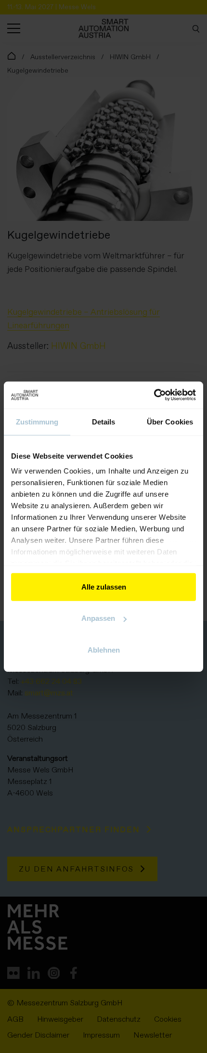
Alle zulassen (103, 586)
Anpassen (98, 618)
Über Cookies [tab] (170, 421)
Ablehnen (104, 649)
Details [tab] (104, 421)
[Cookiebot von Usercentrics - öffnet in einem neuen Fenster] (154, 395)
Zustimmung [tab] (37, 421)
